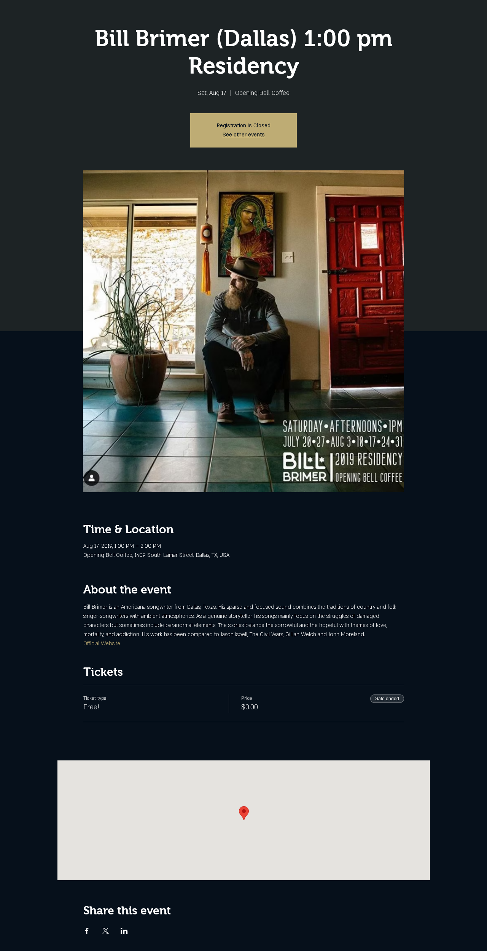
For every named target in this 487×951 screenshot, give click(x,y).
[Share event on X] (105, 931)
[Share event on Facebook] (87, 931)
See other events (244, 134)
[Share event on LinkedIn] (124, 931)
